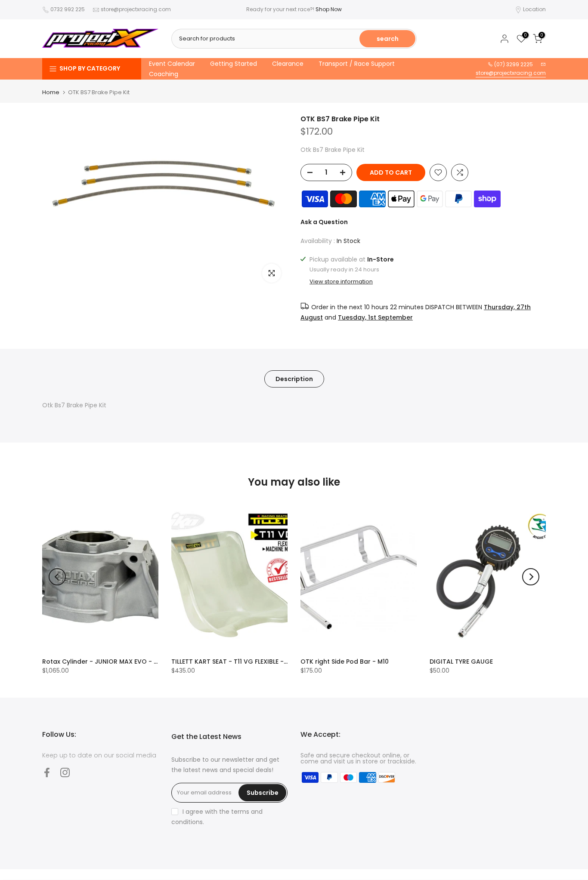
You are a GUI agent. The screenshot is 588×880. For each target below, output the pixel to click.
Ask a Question (324, 222)
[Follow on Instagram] (65, 772)
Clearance (287, 63)
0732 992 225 (67, 9)
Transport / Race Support (357, 63)
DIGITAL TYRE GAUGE (461, 661)
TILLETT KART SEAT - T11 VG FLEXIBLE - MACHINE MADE (251, 661)
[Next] (530, 576)
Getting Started (233, 63)
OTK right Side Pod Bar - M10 (344, 661)
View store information (341, 282)
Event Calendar (172, 63)
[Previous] (57, 576)
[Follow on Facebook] (47, 772)
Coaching (163, 74)
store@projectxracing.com (136, 9)
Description (294, 378)
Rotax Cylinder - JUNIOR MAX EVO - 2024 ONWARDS (122, 661)
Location (534, 9)
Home (50, 92)
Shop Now (329, 9)
